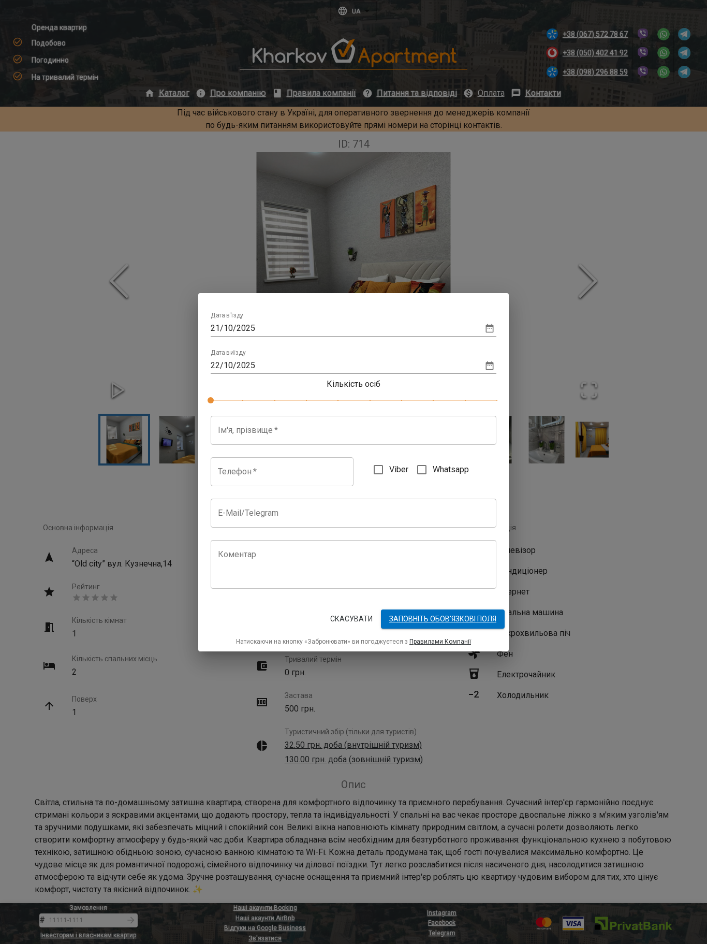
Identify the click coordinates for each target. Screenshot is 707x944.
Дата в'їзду (227, 315)
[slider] (211, 400)
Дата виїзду (228, 353)
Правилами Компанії (440, 641)
